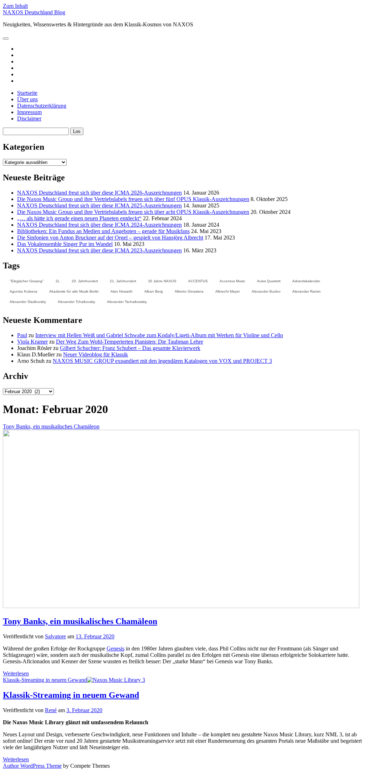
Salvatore (55, 636)
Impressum (29, 112)
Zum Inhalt (15, 6)
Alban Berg (153, 291)
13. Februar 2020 (95, 636)
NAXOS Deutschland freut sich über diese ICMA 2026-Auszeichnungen (99, 193)
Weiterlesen (16, 673)
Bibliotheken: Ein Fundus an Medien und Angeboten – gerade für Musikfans (103, 231)
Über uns (27, 99)
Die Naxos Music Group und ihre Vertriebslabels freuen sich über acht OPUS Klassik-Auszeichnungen (133, 212)
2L (58, 281)
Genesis (115, 648)
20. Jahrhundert (85, 281)
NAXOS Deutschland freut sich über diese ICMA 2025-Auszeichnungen (99, 205)
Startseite (27, 93)
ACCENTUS (198, 281)
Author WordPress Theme (32, 766)
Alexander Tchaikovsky (76, 302)
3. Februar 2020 (84, 710)
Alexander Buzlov (266, 291)
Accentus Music (232, 281)
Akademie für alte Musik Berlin (74, 291)
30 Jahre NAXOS (162, 281)
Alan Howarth (121, 291)
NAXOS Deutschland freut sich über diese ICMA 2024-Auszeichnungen (99, 225)
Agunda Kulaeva (23, 291)
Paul (22, 335)
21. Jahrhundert (123, 281)
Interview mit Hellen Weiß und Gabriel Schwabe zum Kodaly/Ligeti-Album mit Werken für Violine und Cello (159, 335)
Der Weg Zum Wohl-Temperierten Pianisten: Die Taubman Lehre (129, 342)
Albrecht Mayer (227, 291)
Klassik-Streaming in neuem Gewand (45, 680)
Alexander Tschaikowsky (127, 302)
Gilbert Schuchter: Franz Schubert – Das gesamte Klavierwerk (130, 348)
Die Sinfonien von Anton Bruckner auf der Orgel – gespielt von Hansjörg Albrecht (110, 238)
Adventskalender (306, 281)
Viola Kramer (32, 342)
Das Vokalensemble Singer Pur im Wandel (65, 244)
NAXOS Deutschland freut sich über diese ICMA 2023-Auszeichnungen (99, 250)
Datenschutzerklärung (41, 106)
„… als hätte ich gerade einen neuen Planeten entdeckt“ (79, 218)
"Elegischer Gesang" (27, 281)
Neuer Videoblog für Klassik (95, 354)
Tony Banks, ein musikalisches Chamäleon (80, 621)
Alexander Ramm (306, 291)
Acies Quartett (269, 281)
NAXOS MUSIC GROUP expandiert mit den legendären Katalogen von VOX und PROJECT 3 (162, 361)
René (51, 710)
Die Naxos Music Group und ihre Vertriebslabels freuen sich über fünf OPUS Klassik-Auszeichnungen (133, 199)
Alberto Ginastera (189, 291)
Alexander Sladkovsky (28, 302)
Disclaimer (29, 118)
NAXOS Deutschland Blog (34, 12)
